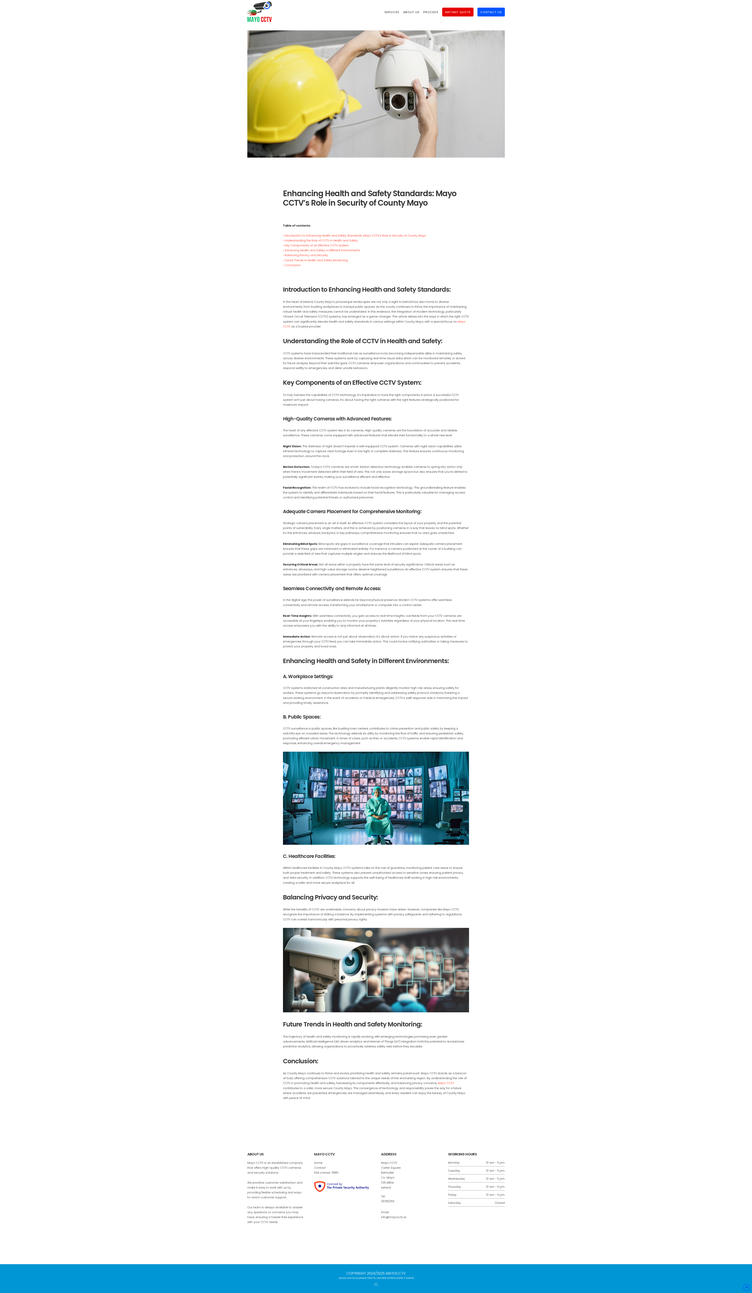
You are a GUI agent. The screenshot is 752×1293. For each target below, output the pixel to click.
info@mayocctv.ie (393, 1217)
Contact (320, 1168)
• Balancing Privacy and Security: (305, 255)
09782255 (387, 1201)
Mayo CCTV (446, 1083)
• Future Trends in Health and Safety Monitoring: (315, 260)
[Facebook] (376, 1284)
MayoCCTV (395, 1273)
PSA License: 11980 (326, 1173)
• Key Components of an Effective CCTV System (316, 245)
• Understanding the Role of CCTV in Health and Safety (320, 240)
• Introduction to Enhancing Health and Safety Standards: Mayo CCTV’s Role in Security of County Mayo (354, 236)
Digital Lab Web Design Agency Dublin (390, 1278)
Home (318, 1163)
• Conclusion (292, 265)
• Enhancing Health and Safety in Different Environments (321, 250)
